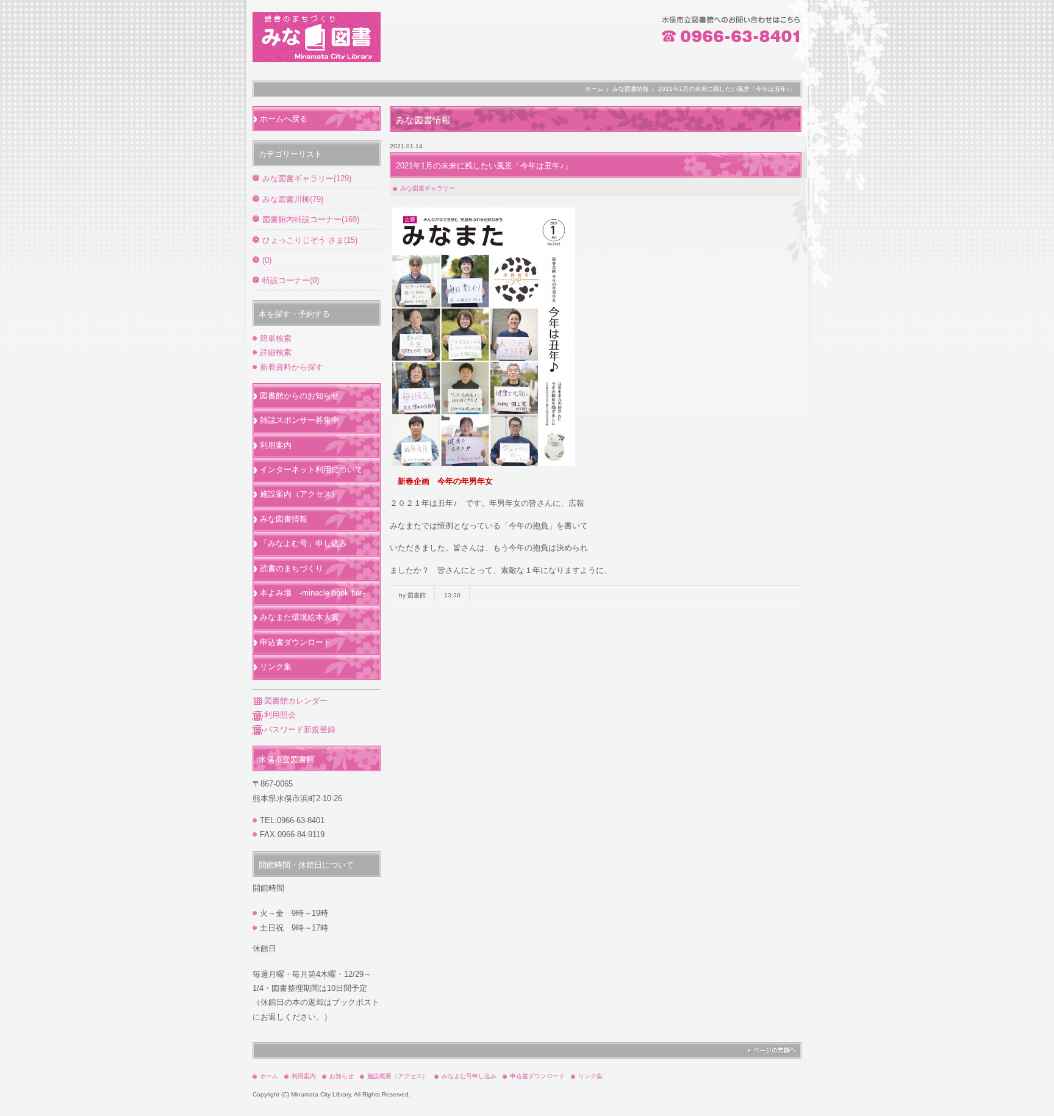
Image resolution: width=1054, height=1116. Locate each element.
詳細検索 (276, 352)
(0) (266, 260)
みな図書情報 (630, 88)
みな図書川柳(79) (292, 199)
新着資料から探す (291, 367)
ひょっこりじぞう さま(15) (309, 240)
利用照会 (280, 714)
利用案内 (276, 445)
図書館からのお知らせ (299, 395)
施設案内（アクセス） (299, 494)
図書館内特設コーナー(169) (310, 219)
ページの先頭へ (771, 1050)
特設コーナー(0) (290, 280)
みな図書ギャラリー (427, 188)
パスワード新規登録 (299, 729)
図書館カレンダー (296, 700)
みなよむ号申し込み (469, 1076)
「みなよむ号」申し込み (303, 543)
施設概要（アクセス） (397, 1076)
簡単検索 (276, 338)
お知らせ (341, 1076)
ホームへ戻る (283, 118)
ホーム (594, 88)
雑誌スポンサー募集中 (299, 420)
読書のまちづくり (291, 568)
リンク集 (276, 666)
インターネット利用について (311, 469)
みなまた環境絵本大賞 (299, 617)
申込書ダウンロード (295, 642)
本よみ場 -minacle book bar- (312, 592)
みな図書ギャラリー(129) (306, 178)
